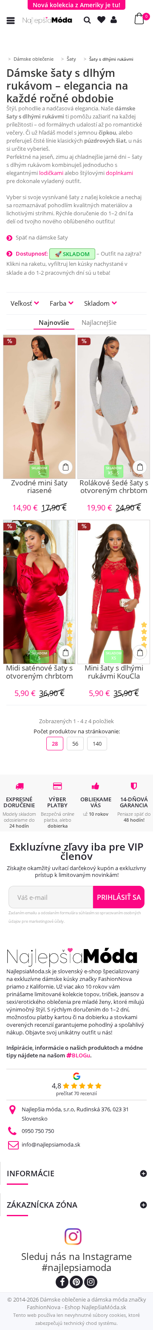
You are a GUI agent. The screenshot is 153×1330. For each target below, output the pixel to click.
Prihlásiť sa (119, 897)
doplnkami (119, 173)
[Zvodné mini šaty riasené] (39, 407)
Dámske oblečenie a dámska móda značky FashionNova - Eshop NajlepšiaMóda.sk (86, 1303)
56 (75, 743)
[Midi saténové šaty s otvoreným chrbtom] (39, 592)
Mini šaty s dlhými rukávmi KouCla (114, 672)
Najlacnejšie (99, 322)
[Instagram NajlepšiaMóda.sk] (90, 1283)
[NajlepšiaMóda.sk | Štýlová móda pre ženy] (47, 20)
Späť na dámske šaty (42, 237)
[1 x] (70, 642)
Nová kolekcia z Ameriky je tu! (76, 5)
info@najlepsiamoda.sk (51, 1144)
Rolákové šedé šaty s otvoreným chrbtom (113, 487)
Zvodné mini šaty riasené (39, 487)
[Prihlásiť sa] (115, 20)
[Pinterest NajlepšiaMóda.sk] (76, 1283)
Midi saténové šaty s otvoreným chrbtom (39, 672)
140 (97, 743)
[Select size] (65, 467)
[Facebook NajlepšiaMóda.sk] (62, 1283)
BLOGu (81, 1055)
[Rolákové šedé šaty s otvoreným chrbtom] (114, 407)
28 (55, 743)
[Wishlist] (103, 20)
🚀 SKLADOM (72, 254)
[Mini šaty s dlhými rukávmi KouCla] (114, 592)
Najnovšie (54, 322)
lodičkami (51, 173)
